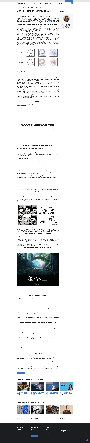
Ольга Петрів (66, 23)
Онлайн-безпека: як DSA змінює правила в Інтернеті (66, 393)
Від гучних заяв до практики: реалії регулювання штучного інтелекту (52, 393)
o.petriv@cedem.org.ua (67, 27)
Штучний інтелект (35, 382)
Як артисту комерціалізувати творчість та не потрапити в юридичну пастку (37, 415)
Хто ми (35, 3)
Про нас (48, 427)
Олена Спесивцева (20, 418)
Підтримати (24, 0)
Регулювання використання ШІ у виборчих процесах (23, 393)
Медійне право (63, 382)
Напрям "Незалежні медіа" (26, 7)
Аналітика (52, 3)
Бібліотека (18, 0)
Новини (41, 3)
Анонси (46, 3)
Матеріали (34, 427)
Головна (18, 7)
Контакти (29, 0)
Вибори (19, 382)
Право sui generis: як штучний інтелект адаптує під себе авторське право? (52, 415)
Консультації (59, 3)
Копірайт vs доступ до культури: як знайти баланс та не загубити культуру (66, 415)
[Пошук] (72, 3)
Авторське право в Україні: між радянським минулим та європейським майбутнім (23, 415)
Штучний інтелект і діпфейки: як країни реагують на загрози (37, 393)
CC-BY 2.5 (66, 431)
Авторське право (35, 7)
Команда (47, 430)
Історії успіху (48, 432)
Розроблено (62, 433)
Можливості (48, 433)
